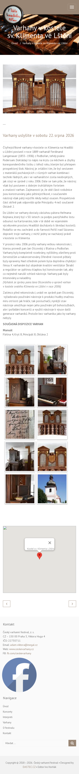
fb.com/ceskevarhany (19, 653)
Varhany (7, 722)
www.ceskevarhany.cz (21, 649)
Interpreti (7, 717)
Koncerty (7, 711)
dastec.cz (29, 767)
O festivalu (8, 727)
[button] (39, 556)
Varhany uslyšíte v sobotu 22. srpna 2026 (38, 135)
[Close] (49, 542)
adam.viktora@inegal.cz (24, 645)
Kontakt (7, 733)
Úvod (15, 43)
